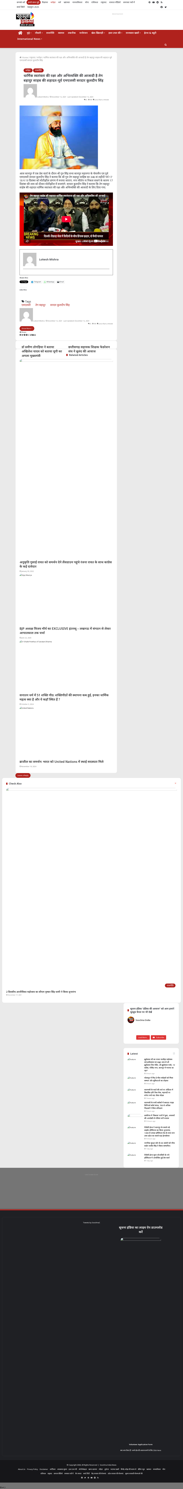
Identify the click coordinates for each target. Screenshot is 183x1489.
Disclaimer (44, 1469)
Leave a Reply (23, 775)
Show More (26, 328)
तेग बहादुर (40, 305)
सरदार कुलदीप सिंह (60, 305)
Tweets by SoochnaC (91, 1222)
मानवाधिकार (77, 2)
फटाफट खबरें (115, 1469)
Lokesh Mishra (43, 97)
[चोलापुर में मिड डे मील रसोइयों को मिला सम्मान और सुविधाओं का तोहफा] (135, 1081)
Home (25, 57)
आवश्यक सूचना (62, 1469)
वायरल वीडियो (115, 2)
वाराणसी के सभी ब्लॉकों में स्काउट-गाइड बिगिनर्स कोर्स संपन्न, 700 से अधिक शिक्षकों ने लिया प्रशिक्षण (159, 1105)
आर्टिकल (52, 1469)
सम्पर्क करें (21, 2)
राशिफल (94, 2)
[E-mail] (24, 273)
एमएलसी (26, 305)
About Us (21, 1469)
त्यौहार (101, 1469)
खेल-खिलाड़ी (97, 32)
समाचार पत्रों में (129, 2)
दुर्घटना (106, 1469)
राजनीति (50, 32)
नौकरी (38, 32)
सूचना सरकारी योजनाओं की (134, 1473)
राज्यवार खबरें (132, 32)
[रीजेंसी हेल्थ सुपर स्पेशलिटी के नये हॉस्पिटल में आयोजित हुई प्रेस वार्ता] (135, 1159)
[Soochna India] (25, 20)
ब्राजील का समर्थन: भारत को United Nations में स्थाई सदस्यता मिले (62, 761)
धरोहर (53, 2)
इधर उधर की (115, 32)
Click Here (157, 1450)
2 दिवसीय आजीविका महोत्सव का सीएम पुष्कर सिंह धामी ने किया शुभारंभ (41, 991)
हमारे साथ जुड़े (33, 2)
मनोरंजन (83, 32)
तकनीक (72, 32)
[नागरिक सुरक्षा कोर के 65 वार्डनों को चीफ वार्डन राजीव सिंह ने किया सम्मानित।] (135, 1147)
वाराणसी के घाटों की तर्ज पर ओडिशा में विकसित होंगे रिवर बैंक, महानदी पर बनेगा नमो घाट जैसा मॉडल (158, 1092)
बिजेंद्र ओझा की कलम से (128, 1469)
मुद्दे (28, 32)
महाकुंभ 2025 (33, 6)
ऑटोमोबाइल (83, 1469)
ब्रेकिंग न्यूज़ (141, 1469)
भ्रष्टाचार (67, 2)
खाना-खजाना (93, 1469)
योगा (87, 2)
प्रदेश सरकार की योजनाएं (115, 1473)
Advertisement (117, 14)
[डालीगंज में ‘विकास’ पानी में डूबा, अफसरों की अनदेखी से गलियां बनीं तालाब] (135, 1119)
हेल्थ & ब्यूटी (150, 32)
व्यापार (61, 32)
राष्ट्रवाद (104, 2)
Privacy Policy (32, 1469)
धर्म (59, 2)
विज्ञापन (45, 2)
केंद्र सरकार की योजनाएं (98, 1473)
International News (28, 38)
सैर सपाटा (78, 1473)
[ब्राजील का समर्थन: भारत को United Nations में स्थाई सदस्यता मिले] (66, 733)
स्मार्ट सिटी (21, 6)
